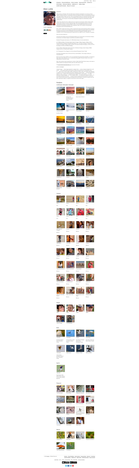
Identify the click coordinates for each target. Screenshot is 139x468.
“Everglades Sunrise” (69, 94)
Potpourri (58, 383)
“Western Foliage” (69, 145)
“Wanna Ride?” (78, 281)
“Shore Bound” (68, 424)
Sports (58, 363)
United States (49, 27)
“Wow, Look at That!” (69, 294)
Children (58, 193)
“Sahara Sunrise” (79, 94)
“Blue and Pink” (88, 403)
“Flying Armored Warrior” (90, 439)
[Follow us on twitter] (66, 466)
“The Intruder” (78, 439)
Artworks (58, 2)
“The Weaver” (68, 450)
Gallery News (82, 4)
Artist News (59, 4)
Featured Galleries (67, 4)
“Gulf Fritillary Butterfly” (60, 450)
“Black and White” (89, 352)
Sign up (94, 0)
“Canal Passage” (79, 110)
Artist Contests (74, 2)
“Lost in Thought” (59, 323)
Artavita (48, 456)
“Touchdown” (68, 337)
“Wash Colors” (78, 424)
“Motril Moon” (88, 155)
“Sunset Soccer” (79, 268)
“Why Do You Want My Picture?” (60, 295)
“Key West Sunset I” (59, 110)
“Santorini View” (59, 166)
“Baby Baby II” (58, 243)
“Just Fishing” (88, 337)
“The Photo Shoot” (59, 392)
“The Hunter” (58, 352)
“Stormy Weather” (69, 123)
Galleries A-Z (75, 4)
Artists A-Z (89, 2)
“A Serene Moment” (79, 134)
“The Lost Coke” (69, 403)
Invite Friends (86, 0)
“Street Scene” (78, 177)
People (58, 302)
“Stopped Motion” (59, 439)
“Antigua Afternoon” (59, 94)
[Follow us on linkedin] (71, 466)
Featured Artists (82, 2)
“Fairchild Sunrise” (89, 145)
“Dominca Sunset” (89, 134)
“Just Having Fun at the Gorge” (80, 295)
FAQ (71, 459)
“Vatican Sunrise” (79, 187)
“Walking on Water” (79, 352)
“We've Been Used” (89, 392)
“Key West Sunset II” (60, 123)
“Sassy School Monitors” (60, 268)
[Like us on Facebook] (68, 466)
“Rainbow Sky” (58, 134)
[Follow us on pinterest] (73, 466)
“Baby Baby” (88, 229)
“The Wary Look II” (69, 281)
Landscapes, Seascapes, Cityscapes (65, 84)
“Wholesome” (88, 281)
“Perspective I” (78, 145)
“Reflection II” (58, 403)
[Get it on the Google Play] (73, 462)
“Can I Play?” (68, 243)
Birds (57, 327)
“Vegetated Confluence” (80, 392)
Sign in (91, 0)
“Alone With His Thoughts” (59, 230)
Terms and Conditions (81, 459)
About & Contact (71, 5)
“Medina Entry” (88, 166)
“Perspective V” (59, 177)
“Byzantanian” (68, 155)
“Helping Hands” (88, 294)
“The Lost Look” (88, 268)
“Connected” (58, 424)
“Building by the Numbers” (59, 188)
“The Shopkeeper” (69, 323)
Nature (58, 429)
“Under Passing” (79, 123)
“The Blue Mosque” (69, 166)
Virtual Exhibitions (66, 2)
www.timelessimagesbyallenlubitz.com (64, 64)
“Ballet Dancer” (68, 352)
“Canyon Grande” (69, 134)
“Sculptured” (88, 187)
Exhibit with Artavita (61, 5)
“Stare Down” (68, 439)
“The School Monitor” (60, 281)
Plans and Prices (67, 459)
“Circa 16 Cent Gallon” (80, 403)
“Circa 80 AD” (68, 187)
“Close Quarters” (79, 414)
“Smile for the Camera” (70, 268)
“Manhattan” (88, 94)
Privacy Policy (75, 459)
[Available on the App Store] (65, 462)
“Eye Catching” (68, 392)
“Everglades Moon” (59, 145)
